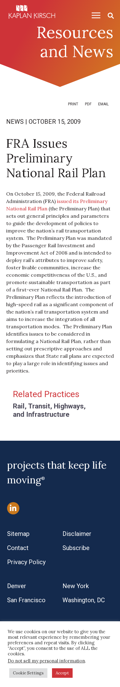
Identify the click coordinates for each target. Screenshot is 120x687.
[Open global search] (108, 15)
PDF (88, 104)
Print (73, 104)
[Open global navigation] (93, 15)
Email (103, 104)
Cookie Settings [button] (28, 673)
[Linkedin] (13, 508)
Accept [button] (62, 673)
